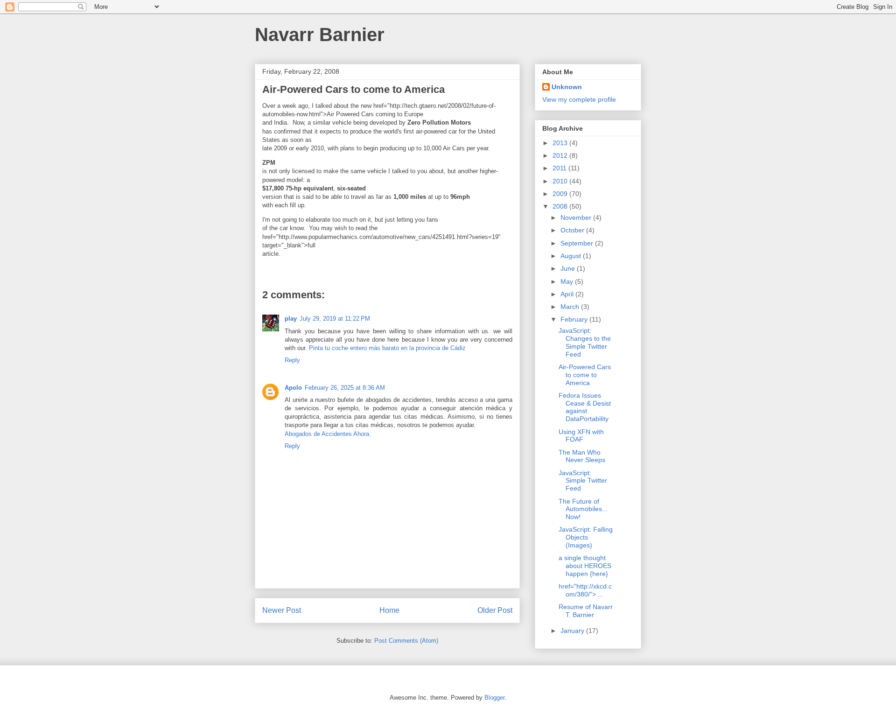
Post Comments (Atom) (406, 640)
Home (389, 610)
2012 (561, 155)
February (574, 319)
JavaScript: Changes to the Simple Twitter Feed (585, 342)
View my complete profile (579, 99)
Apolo (293, 387)
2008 (561, 206)
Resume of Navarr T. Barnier (586, 610)
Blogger (494, 697)
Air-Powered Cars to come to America (585, 374)
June (568, 268)
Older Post (494, 610)
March (570, 306)
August (571, 256)
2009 (561, 193)
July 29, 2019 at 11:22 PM (335, 318)
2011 (560, 168)
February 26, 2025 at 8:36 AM (345, 387)
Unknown (567, 87)
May (567, 281)
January (573, 630)
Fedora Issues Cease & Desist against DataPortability (585, 407)
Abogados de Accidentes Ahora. (328, 433)
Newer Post (281, 610)
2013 (561, 143)
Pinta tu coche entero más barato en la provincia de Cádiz (387, 347)
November (576, 217)
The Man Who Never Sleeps (582, 456)
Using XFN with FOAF (581, 435)
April (567, 294)
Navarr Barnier (320, 34)
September (577, 243)
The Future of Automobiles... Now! (583, 509)
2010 (561, 181)
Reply (292, 360)
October (573, 230)
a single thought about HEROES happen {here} (585, 565)
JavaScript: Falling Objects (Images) (586, 537)
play (291, 318)
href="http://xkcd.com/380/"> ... (585, 590)
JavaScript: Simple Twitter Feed (583, 480)
